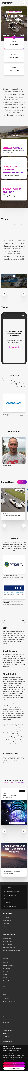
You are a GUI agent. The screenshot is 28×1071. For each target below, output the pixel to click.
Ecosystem (5, 962)
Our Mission (5, 917)
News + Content (7, 1030)
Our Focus (5, 926)
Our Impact (5, 998)
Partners (4, 974)
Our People (5, 923)
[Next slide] (24, 294)
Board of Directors (7, 965)
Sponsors (5, 971)
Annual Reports (7, 1041)
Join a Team (5, 1022)
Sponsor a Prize (7, 1016)
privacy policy (7, 1050)
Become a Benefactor (8, 1013)
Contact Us (5, 1036)
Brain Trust (5, 980)
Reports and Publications (9, 1001)
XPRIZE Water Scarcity (9, 947)
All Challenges (6, 938)
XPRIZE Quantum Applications (11, 950)
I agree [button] (14, 1063)
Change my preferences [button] (14, 1068)
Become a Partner (7, 1019)
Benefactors (6, 968)
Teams (4, 983)
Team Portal (5, 1033)
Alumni (4, 977)
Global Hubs (6, 987)
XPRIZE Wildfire (7, 941)
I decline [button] (14, 1066)
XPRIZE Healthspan (8, 944)
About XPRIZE (6, 920)
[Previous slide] (4, 294)
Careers (4, 1039)
